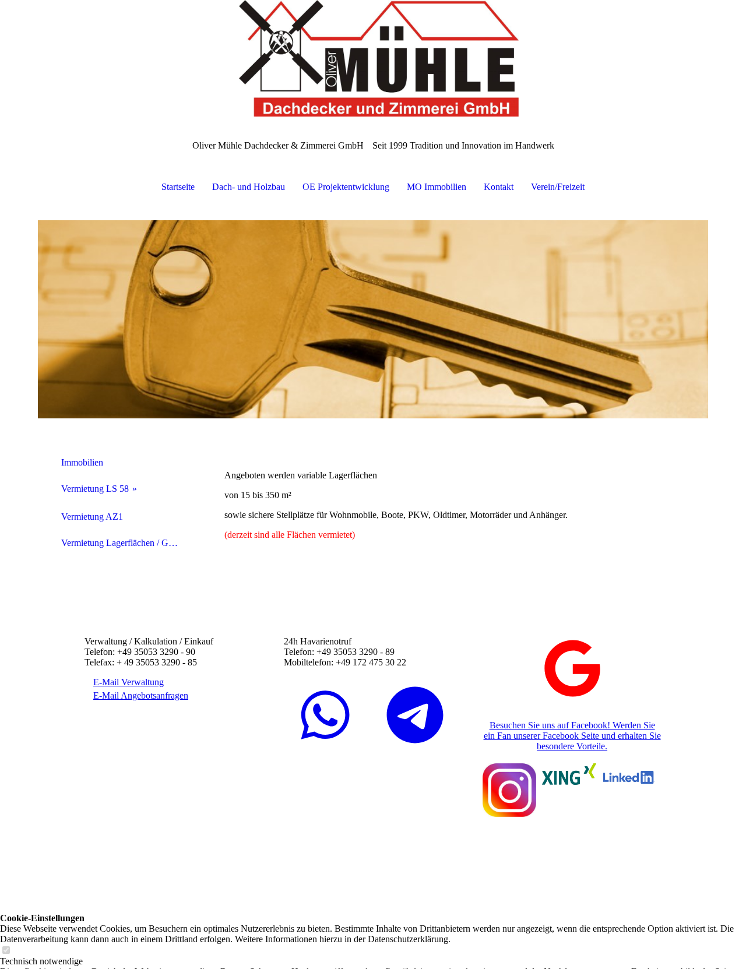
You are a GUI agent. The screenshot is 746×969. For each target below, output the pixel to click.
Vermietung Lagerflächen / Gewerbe (123, 543)
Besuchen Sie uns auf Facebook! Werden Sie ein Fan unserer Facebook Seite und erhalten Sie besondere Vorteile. (572, 735)
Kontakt (498, 187)
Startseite (178, 187)
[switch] (6, 951)
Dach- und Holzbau (248, 187)
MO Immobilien (436, 187)
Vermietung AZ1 (92, 517)
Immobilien (82, 462)
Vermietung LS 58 (95, 489)
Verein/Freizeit (558, 187)
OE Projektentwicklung (345, 187)
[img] (373, 58)
